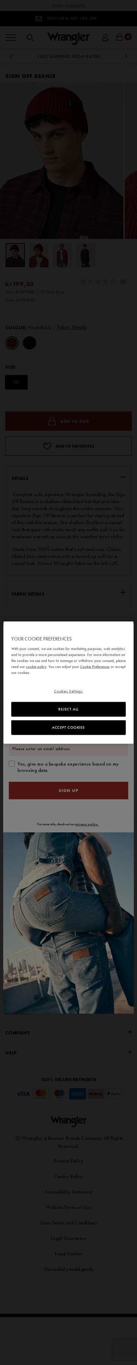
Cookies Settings (68, 691)
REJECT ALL (68, 709)
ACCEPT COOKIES (68, 727)
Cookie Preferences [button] (95, 666)
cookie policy (36, 666)
